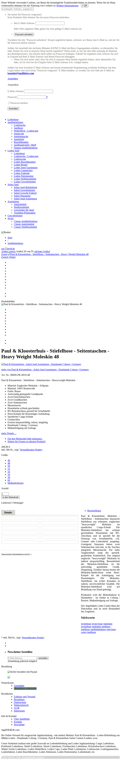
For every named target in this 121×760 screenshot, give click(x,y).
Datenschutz (20, 702)
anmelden (43, 658)
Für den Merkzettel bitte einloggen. (25, 438)
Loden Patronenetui (23, 176)
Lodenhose (13, 119)
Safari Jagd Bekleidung (25, 187)
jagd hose (111, 629)
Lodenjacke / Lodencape (26, 156)
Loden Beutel (20, 164)
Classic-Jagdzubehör (24, 224)
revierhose (86, 623)
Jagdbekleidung (15, 122)
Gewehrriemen (15, 215)
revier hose (97, 623)
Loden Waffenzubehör (25, 179)
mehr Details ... (8, 433)
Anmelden (13, 78)
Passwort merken (19, 103)
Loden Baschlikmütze (25, 162)
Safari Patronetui (22, 195)
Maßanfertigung (15, 483)
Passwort (12, 97)
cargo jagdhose (88, 632)
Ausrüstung (13, 201)
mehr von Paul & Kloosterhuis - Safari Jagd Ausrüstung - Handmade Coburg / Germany (45, 369)
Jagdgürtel (19, 139)
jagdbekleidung (98, 629)
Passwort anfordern (24, 34)
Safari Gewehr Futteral (25, 193)
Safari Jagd (13, 184)
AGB (16, 708)
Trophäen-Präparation (24, 212)
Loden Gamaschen (23, 170)
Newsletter (19, 724)
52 (9, 468)
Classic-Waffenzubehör (25, 227)
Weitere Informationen (67, 5)
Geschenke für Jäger (24, 210)
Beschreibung (94, 510)
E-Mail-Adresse (15, 91)
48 (9, 463)
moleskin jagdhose (101, 626)
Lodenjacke (20, 125)
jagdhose (85, 629)
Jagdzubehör (20, 204)
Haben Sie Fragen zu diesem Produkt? (27, 441)
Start (10, 237)
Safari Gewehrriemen (24, 190)
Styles (11, 218)
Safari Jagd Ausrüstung (25, 198)
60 (9, 480)
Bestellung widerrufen (25, 688)
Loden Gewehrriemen (25, 181)
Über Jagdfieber (22, 719)
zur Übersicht (8, 248)
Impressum (19, 710)
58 (9, 477)
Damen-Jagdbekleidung (25, 147)
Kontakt (18, 721)
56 (9, 474)
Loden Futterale (22, 173)
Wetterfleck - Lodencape (26, 130)
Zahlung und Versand (24, 696)
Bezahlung (19, 699)
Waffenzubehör (21, 207)
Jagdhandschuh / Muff (25, 145)
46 (9, 460)
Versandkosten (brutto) (31, 449)
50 (9, 466)
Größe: (4, 455)
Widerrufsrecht (21, 705)
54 (9, 471)
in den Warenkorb (10, 497)
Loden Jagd (13, 150)
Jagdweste (19, 133)
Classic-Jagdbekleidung (25, 221)
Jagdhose (18, 128)
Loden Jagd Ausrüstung (25, 167)
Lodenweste (20, 159)
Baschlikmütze (21, 142)
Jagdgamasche (21, 136)
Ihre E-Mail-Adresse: (24, 23)
